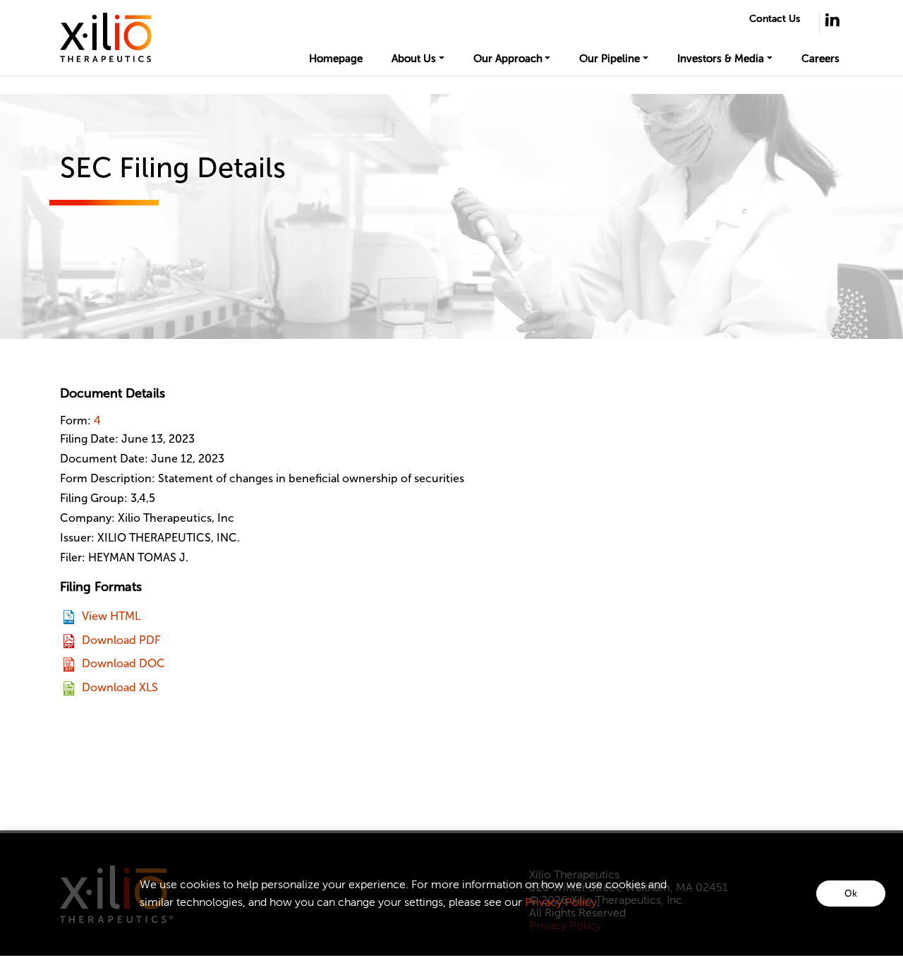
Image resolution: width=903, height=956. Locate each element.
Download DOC (123, 663)
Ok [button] (850, 893)
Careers (820, 58)
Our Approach (508, 58)
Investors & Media (720, 58)
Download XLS (120, 687)
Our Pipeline (609, 58)
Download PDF (121, 640)
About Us (414, 58)
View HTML (111, 616)
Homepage (336, 58)
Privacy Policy (561, 902)
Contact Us (774, 19)
